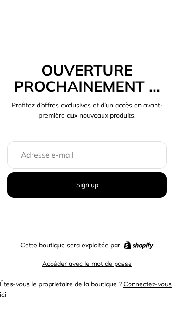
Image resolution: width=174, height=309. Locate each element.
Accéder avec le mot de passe (87, 263)
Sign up (87, 185)
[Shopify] (138, 245)
